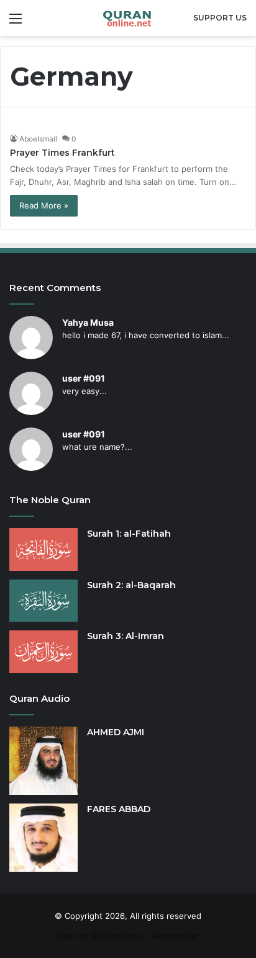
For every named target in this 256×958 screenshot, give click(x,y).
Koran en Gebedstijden (98, 936)
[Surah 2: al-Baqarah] (43, 601)
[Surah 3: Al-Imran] (43, 651)
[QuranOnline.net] (128, 18)
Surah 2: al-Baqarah (131, 585)
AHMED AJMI (115, 732)
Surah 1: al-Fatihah (129, 533)
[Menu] (15, 23)
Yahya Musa (88, 322)
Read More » (43, 205)
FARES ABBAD (118, 809)
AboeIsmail (38, 138)
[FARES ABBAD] (43, 838)
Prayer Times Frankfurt (62, 152)
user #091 (83, 378)
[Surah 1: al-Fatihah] (43, 549)
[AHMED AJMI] (43, 761)
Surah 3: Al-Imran (125, 636)
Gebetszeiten (175, 936)
